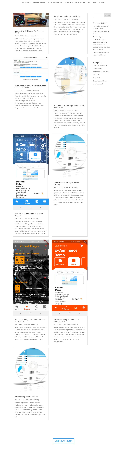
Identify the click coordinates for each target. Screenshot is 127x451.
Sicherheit (96, 78)
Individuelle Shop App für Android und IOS (29, 215)
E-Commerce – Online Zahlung (75, 2)
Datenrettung (97, 69)
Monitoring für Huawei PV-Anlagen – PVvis (30, 32)
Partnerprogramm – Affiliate (26, 396)
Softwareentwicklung (55, 2)
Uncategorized (98, 84)
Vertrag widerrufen (63, 440)
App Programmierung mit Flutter (67, 16)
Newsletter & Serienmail (101, 72)
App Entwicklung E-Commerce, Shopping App (66, 320)
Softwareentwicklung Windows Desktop (66, 183)
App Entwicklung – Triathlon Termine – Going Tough (31, 320)
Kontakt (102, 2)
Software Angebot (39, 2)
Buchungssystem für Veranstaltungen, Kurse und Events (30, 87)
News (95, 2)
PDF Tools (96, 75)
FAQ (89, 2)
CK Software (26, 2)
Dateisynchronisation (100, 66)
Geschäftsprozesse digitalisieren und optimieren (69, 106)
